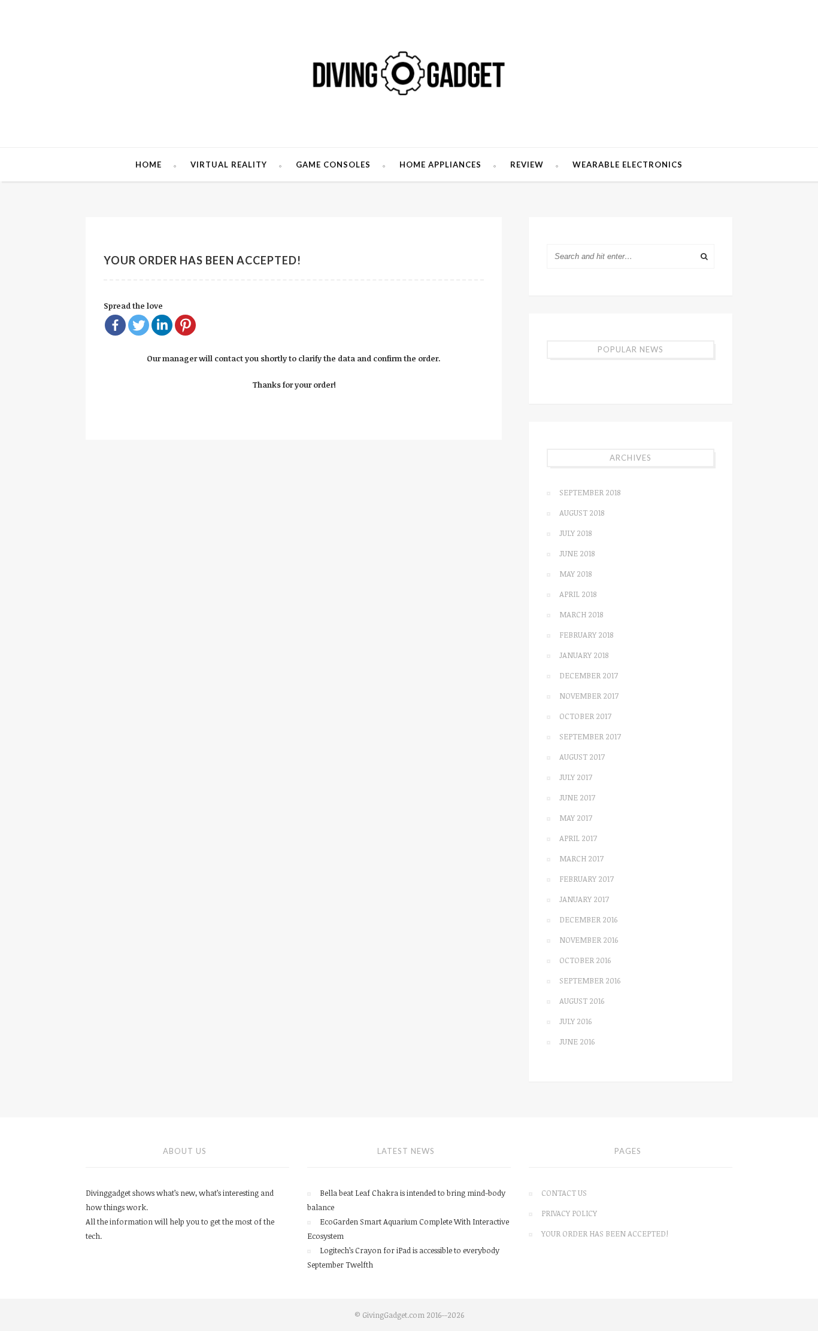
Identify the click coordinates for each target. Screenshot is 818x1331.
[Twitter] (138, 325)
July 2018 (575, 533)
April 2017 (578, 838)
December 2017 (588, 675)
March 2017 (581, 858)
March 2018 (581, 614)
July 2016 (575, 1021)
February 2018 (586, 634)
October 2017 (585, 716)
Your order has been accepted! (604, 1233)
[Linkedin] (162, 325)
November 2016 (588, 939)
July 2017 (575, 777)
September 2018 (589, 492)
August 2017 (582, 756)
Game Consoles (333, 164)
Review (527, 164)
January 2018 (583, 655)
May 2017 (575, 817)
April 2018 (577, 594)
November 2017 (589, 695)
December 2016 (588, 919)
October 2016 (585, 960)
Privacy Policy (569, 1213)
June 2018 (577, 553)
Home (148, 164)
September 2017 (590, 736)
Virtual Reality (228, 164)
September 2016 (589, 980)
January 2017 (584, 899)
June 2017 (577, 797)
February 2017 (586, 878)
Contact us (564, 1192)
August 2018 (581, 512)
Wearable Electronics (627, 164)
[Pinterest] (185, 325)
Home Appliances (440, 164)
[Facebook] (115, 325)
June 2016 (577, 1041)
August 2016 (581, 1000)
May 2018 (575, 573)
